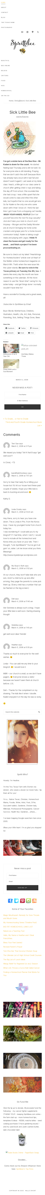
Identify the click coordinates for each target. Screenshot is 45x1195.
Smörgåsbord (22, 117)
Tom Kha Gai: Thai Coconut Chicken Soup (20, 951)
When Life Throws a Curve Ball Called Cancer (21, 968)
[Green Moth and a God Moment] (11, 363)
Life (21, 314)
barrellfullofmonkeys (19, 473)
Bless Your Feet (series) (12, 942)
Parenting (7, 317)
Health (16, 314)
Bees (38, 317)
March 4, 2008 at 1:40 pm (21, 628)
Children (30, 311)
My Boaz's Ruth (17, 566)
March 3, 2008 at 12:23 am (22, 512)
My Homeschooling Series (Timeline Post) (20, 922)
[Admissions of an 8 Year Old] (11, 348)
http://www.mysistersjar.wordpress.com (20, 555)
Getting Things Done (26, 317)
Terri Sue (15, 443)
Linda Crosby (16, 509)
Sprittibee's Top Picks (24, 1169)
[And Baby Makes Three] (29, 348)
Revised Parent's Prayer (12, 947)
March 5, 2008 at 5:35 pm (21, 647)
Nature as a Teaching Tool (13, 931)
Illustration (7, 314)
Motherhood (20, 311)
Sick (14, 317)
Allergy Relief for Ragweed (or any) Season (20, 964)
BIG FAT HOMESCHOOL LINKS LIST (18, 927)
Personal (36, 314)
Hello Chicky (30, 1190)
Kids (29, 314)
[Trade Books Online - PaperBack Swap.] (22, 1153)
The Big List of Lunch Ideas (14, 959)
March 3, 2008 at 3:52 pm (22, 568)
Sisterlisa (14, 625)
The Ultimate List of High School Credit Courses (22, 955)
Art (25, 314)
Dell (12, 599)
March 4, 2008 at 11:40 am (22, 601)
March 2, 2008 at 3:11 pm (21, 446)
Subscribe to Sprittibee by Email (17, 304)
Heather (14, 645)
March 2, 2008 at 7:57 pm (21, 476)
